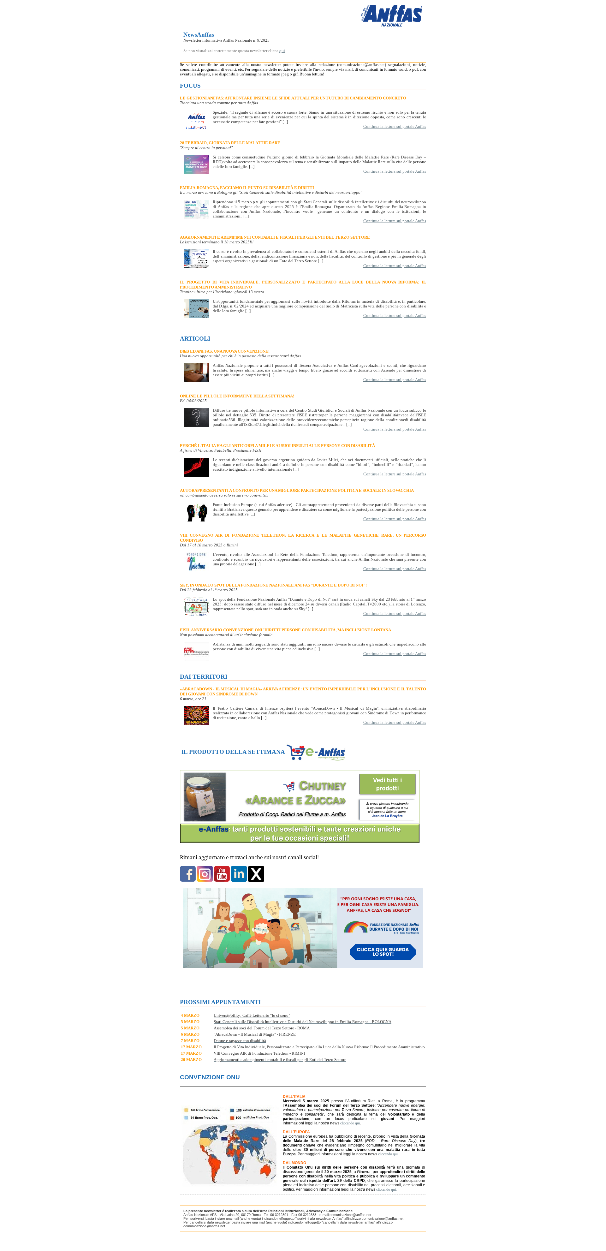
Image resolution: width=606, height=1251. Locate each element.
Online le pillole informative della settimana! (237, 396)
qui (282, 51)
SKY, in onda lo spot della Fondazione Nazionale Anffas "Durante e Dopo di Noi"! (273, 585)
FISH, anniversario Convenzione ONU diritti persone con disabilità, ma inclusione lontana (285, 630)
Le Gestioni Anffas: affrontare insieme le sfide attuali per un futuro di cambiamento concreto (293, 98)
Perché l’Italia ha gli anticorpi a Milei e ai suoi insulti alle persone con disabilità (277, 445)
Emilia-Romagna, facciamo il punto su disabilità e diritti (247, 187)
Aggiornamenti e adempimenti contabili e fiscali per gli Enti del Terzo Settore (275, 237)
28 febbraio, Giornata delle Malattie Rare (230, 142)
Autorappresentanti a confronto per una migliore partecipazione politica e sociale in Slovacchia (297, 490)
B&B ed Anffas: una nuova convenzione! (225, 351)
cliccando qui (350, 1123)
